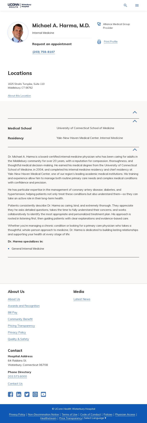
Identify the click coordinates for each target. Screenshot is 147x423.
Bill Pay (12, 312)
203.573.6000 (17, 376)
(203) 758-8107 (43, 52)
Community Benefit (20, 319)
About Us (14, 299)
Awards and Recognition (24, 305)
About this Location (19, 95)
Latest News (82, 299)
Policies (108, 414)
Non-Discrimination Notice (43, 414)
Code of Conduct (90, 414)
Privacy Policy (17, 332)
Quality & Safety (18, 339)
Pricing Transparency (21, 325)
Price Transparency (70, 418)
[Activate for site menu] (137, 5)
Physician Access (125, 414)
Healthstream (48, 418)
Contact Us (15, 383)
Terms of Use (69, 414)
